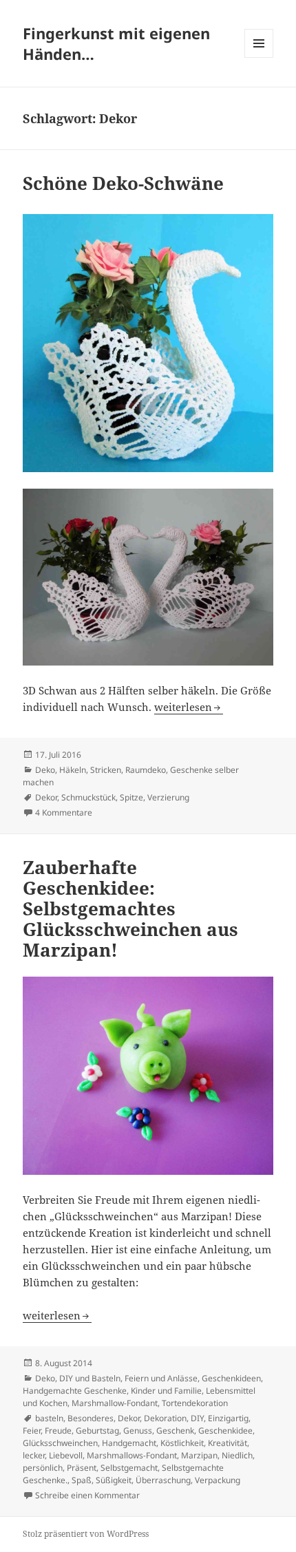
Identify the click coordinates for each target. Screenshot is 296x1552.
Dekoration (165, 1418)
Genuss (137, 1430)
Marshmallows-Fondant (132, 1455)
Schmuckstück (88, 797)
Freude (58, 1430)
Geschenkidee (225, 1430)
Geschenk (175, 1430)
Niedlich (237, 1455)
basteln (49, 1418)
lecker (34, 1455)
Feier (32, 1430)
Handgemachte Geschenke (75, 1390)
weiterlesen (188, 707)
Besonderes (90, 1418)
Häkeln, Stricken (90, 770)
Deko (45, 770)
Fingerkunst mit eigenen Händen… (116, 43)
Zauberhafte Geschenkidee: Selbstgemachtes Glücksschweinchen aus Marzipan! (130, 908)
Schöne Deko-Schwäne (123, 183)
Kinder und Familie (166, 1390)
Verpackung (217, 1480)
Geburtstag (97, 1430)
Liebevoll (66, 1455)
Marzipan (199, 1455)
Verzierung (168, 797)
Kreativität (227, 1443)
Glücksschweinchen (60, 1443)
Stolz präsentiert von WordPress (86, 1534)
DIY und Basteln (89, 1378)
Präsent (81, 1468)
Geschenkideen (231, 1378)
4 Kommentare (63, 812)
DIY (197, 1418)
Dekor (46, 797)
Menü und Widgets (259, 57)
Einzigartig (228, 1418)
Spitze (131, 797)
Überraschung (163, 1480)
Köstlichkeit (182, 1443)
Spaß (82, 1480)
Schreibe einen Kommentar (87, 1495)
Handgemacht (129, 1443)
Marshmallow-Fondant (115, 1403)
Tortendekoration (195, 1403)
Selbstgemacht (129, 1468)
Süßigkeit (113, 1480)
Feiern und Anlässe (161, 1378)
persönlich (43, 1468)
